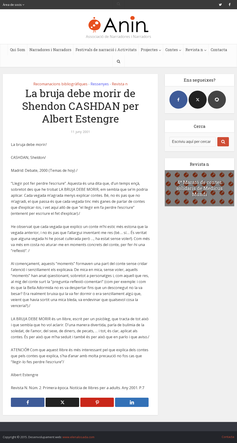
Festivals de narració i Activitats (106, 49)
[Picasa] (217, 100)
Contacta (219, 49)
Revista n (194, 49)
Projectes (149, 49)
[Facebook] (178, 100)
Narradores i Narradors (50, 49)
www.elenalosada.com (78, 437)
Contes (171, 49)
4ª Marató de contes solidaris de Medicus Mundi (199, 188)
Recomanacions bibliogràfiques (60, 83)
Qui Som (17, 49)
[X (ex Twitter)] (198, 100)
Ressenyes (99, 83)
